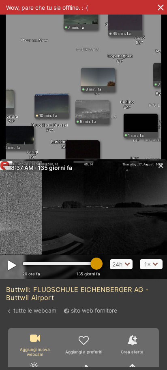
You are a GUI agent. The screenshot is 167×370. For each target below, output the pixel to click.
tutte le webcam (34, 310)
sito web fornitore (94, 310)
